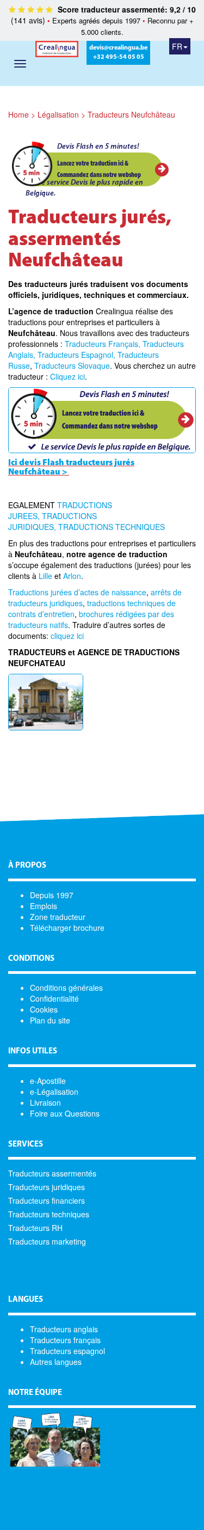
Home (18, 114)
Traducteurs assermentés (52, 1173)
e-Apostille (48, 1080)
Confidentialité (54, 998)
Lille (45, 575)
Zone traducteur (57, 916)
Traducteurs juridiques (46, 1186)
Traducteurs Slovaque (72, 365)
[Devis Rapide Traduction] (102, 418)
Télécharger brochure (67, 927)
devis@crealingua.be (118, 48)
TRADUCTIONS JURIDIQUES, (52, 521)
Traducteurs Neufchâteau (131, 114)
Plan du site (50, 1020)
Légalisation (58, 114)
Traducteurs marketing (47, 1241)
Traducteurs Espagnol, (76, 354)
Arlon (72, 575)
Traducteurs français (65, 1339)
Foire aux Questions (65, 1113)
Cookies (44, 1009)
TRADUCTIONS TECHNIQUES (111, 526)
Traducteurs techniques (48, 1214)
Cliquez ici (67, 376)
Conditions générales (66, 987)
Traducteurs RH (35, 1227)
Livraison (45, 1102)
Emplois (43, 905)
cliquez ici (67, 635)
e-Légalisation (54, 1091)
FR (177, 46)
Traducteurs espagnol (67, 1350)
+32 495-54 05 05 (118, 57)
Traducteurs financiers (46, 1200)
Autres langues (56, 1361)
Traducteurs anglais (64, 1329)
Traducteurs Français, (102, 343)
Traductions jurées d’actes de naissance (77, 592)
